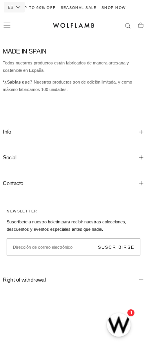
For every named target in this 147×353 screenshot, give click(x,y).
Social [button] (9, 157)
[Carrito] (140, 26)
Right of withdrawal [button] (24, 279)
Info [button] (7, 131)
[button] (7, 25)
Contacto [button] (13, 183)
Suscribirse (116, 247)
